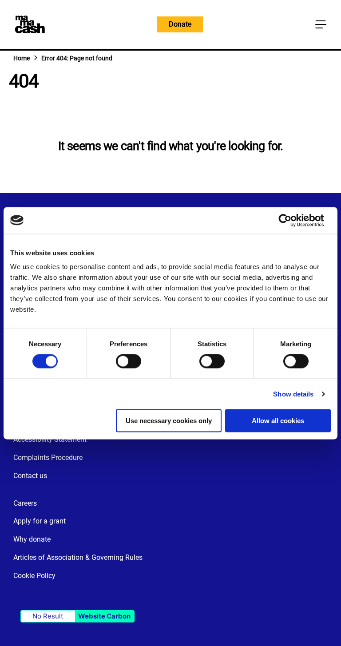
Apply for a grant (39, 521)
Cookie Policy (34, 575)
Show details (293, 393)
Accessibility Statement (50, 439)
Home (21, 58)
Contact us (30, 476)
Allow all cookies (278, 420)
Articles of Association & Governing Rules (78, 557)
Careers (25, 503)
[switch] (128, 362)
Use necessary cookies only (169, 420)
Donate (180, 24)
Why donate (32, 539)
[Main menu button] (320, 24)
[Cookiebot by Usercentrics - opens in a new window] (292, 220)
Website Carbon (104, 616)
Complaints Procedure (48, 457)
